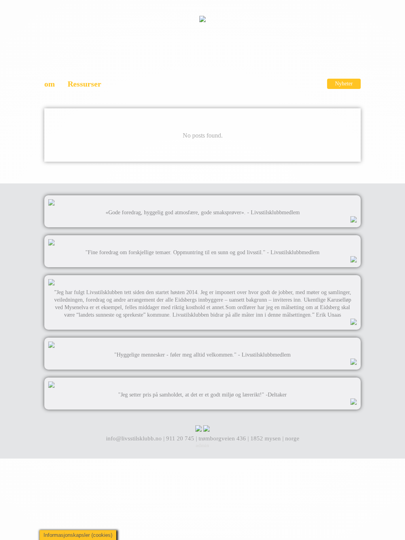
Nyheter (344, 84)
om (49, 83)
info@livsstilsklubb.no (134, 438)
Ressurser (84, 83)
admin (202, 445)
